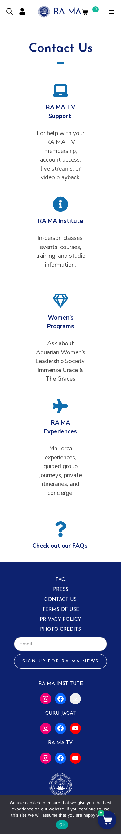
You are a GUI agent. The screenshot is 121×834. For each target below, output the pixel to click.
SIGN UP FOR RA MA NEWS (60, 661)
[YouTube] (75, 728)
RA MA (67, 12)
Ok (62, 824)
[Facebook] (60, 698)
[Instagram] (45, 698)
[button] (107, 820)
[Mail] (75, 698)
